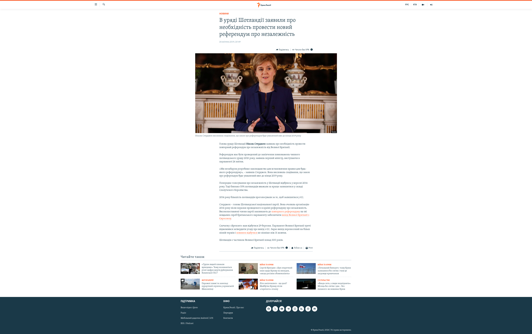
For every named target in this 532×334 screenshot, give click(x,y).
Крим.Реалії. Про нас (233, 308)
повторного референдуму (286, 212)
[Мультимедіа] (423, 5)
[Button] (282, 50)
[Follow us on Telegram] (288, 308)
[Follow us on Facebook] (268, 308)
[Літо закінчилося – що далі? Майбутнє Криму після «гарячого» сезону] (248, 284)
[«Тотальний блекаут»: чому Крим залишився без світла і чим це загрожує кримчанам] (306, 268)
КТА (415, 5)
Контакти (228, 318)
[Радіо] (431, 5)
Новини (224, 14)
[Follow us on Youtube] (281, 308)
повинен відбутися (247, 233)
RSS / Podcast (187, 323)
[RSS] (301, 308)
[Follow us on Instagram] (295, 308)
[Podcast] (308, 308)
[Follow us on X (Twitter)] (275, 308)
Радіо (183, 313)
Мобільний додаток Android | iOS (197, 318)
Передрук (228, 313)
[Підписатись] (314, 308)
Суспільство (324, 280)
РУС (407, 5)
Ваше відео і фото (189, 308)
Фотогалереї (207, 280)
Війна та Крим (266, 265)
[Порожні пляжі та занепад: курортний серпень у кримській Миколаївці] (190, 284)
